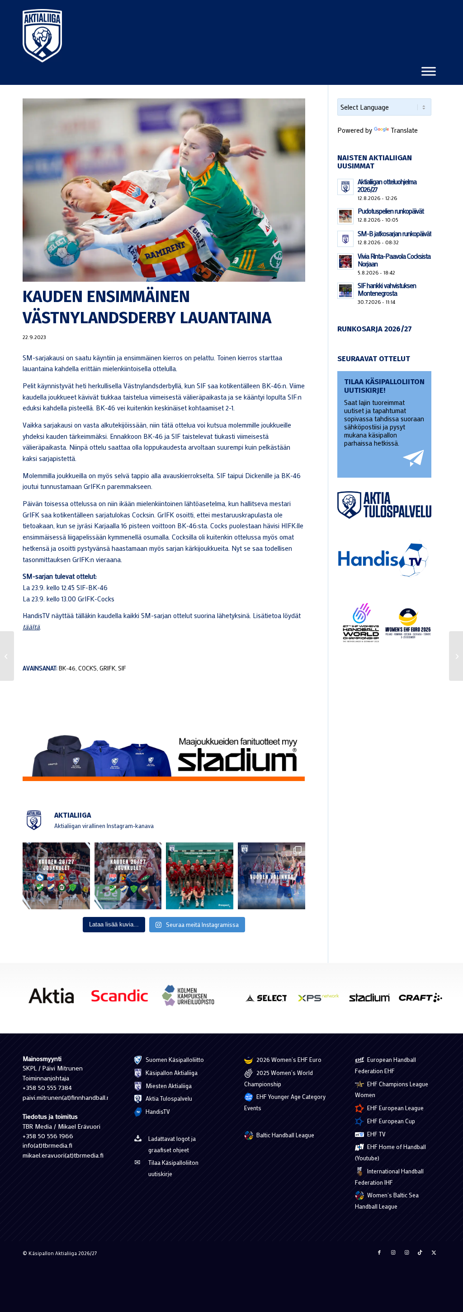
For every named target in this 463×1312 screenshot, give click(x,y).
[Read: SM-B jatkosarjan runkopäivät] (345, 239)
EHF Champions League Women (391, 1089)
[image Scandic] (123, 999)
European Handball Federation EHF (385, 1065)
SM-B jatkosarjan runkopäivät (394, 233)
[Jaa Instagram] (393, 1252)
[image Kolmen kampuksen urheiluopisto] (191, 999)
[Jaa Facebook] (379, 1252)
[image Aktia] (54, 999)
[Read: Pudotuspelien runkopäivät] (345, 216)
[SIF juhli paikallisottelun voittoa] (456, 656)
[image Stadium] (372, 1001)
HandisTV (157, 1111)
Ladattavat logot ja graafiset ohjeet (172, 1144)
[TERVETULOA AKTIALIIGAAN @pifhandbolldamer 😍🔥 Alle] (199, 876)
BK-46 (67, 668)
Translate (404, 130)
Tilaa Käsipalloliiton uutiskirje (173, 1167)
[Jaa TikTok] (420, 1252)
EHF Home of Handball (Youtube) (390, 1152)
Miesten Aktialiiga (168, 1085)
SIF (122, 668)
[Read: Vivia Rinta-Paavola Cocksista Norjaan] (345, 261)
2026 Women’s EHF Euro (288, 1059)
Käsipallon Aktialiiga (171, 1072)
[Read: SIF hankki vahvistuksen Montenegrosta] (345, 291)
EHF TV (376, 1134)
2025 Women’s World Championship (278, 1078)
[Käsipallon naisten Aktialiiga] (42, 35)
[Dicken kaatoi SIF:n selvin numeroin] (7, 656)
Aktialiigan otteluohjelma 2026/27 (387, 185)
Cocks (87, 668)
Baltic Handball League (284, 1135)
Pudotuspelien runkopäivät (391, 210)
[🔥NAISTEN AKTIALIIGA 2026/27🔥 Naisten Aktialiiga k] (56, 876)
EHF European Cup (390, 1121)
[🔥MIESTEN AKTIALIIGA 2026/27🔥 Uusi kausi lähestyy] (128, 876)
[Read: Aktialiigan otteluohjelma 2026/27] (345, 187)
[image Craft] (423, 1001)
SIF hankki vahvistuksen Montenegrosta (387, 289)
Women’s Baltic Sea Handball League (387, 1200)
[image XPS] (321, 1001)
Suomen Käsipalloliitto (174, 1059)
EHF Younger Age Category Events (285, 1102)
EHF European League (395, 1108)
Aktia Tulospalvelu (168, 1098)
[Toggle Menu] (428, 71)
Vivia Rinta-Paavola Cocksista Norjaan (394, 259)
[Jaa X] (433, 1252)
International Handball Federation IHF (389, 1176)
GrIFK (107, 668)
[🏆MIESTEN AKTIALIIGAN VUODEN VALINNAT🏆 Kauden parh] (271, 876)
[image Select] (270, 1001)
